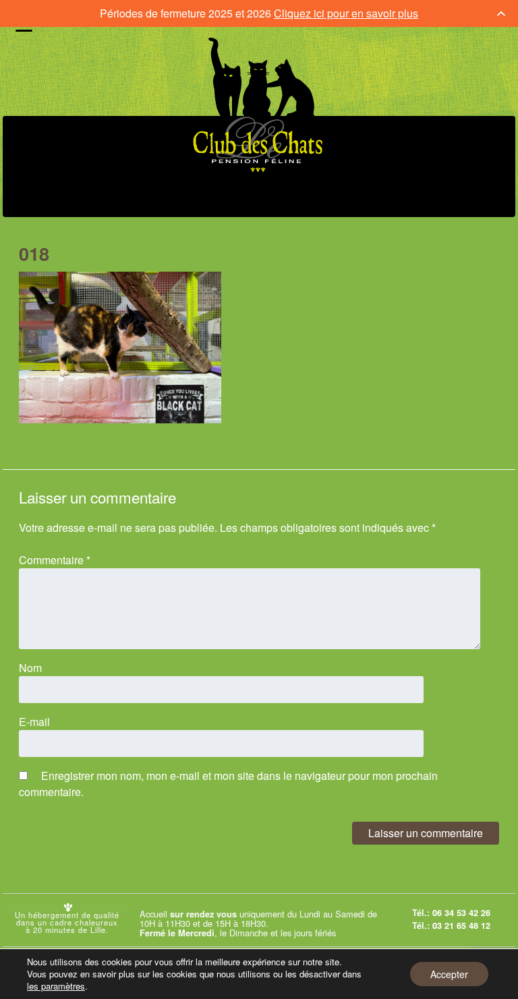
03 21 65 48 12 (461, 925)
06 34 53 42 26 (461, 913)
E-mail (34, 721)
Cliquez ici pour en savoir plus (346, 13)
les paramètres (56, 986)
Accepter (449, 974)
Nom (30, 667)
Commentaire (54, 560)
